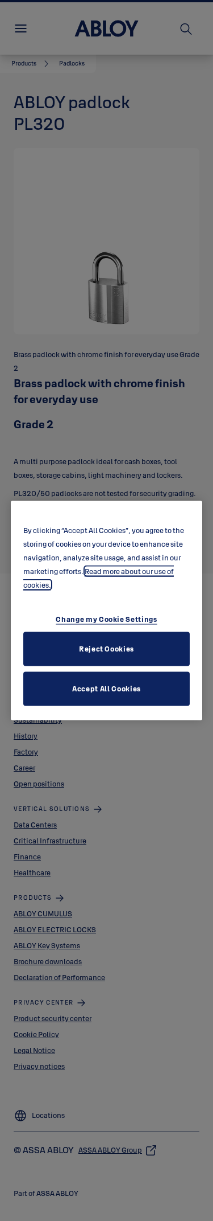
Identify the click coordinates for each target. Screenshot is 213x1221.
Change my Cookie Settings (106, 618)
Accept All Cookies (106, 688)
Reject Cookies (106, 648)
